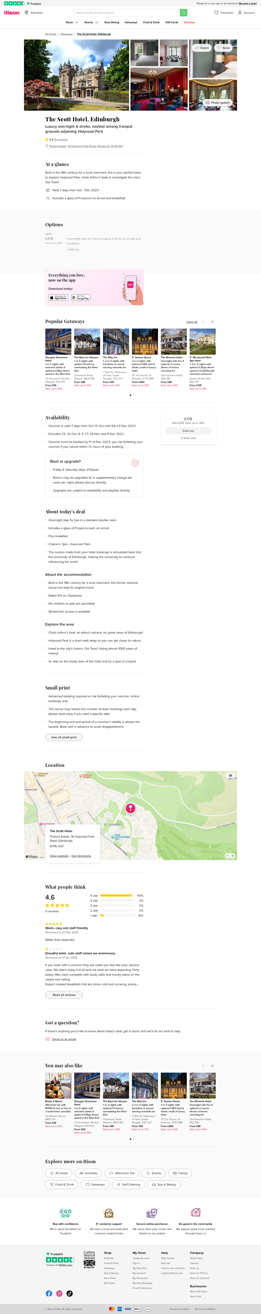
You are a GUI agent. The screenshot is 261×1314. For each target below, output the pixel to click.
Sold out (188, 135)
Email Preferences (143, 1288)
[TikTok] (69, 1296)
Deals (69, 22)
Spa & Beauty (111, 1273)
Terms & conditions (205, 1309)
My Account (139, 1273)
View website (59, 856)
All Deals (50, 34)
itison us (194, 1268)
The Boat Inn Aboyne (86, 357)
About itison (196, 1258)
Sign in (136, 1263)
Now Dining (111, 22)
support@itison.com (172, 1273)
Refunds (165, 1263)
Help (164, 1253)
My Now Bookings (143, 1283)
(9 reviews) (60, 139)
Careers (194, 1263)
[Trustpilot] (33, 3)
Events (89, 22)
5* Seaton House (141, 357)
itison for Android (199, 1278)
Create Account (141, 1258)
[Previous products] (203, 321)
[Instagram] (59, 1296)
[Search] (183, 12)
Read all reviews (64, 995)
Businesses (198, 1286)
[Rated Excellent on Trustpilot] (14, 3)
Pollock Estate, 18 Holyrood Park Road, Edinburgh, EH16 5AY (86, 146)
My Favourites (140, 1278)
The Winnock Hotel (172, 357)
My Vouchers (140, 1268)
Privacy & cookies (179, 1309)
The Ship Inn (110, 357)
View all (191, 322)
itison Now (110, 1278)
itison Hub (195, 1296)
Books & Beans (53, 1101)
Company (197, 1253)
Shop (108, 1253)
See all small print (64, 737)
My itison (139, 1253)
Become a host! (248, 3)
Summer (189, 22)
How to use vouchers (173, 1268)
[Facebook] (49, 1296)
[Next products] (212, 321)
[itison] (11, 13)
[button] (130, 395)
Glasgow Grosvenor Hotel (56, 359)
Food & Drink (151, 22)
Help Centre (168, 1258)
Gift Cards (171, 22)
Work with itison (198, 1291)
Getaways (131, 22)
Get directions (81, 856)
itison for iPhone (199, 1273)
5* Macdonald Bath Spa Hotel (200, 359)
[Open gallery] (130, 75)
